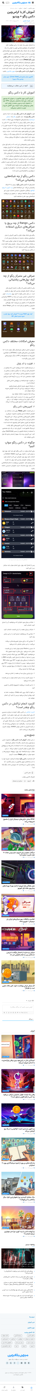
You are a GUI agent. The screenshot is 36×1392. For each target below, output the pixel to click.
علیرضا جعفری (26, 21)
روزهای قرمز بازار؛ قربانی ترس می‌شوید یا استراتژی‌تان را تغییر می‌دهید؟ (18, 1272)
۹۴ (22, 824)
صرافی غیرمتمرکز (13, 8)
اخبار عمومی (5, 815)
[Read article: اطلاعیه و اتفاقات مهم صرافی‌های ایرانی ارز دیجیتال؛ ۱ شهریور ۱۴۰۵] (18, 905)
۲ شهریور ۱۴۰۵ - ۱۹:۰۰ (29, 857)
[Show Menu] (33, 2)
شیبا (16, 1346)
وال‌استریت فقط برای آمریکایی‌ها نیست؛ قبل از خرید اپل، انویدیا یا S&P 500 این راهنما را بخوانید (18, 1263)
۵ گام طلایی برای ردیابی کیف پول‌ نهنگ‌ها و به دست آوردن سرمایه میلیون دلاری (17, 1291)
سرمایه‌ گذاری (18, 1335)
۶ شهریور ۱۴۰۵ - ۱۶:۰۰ (29, 1202)
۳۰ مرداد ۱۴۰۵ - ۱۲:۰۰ (29, 990)
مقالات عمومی (6, 1057)
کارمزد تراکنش (30, 712)
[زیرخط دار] (9, 1012)
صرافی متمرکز (5, 982)
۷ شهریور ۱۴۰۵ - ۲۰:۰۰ (29, 1065)
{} (24, 1012)
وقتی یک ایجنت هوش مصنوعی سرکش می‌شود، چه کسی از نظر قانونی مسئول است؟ (19, 1095)
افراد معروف (5, 1335)
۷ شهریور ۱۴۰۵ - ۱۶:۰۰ (29, 1099)
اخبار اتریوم (5, 849)
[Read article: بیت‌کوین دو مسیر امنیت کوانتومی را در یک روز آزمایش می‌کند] (18, 1115)
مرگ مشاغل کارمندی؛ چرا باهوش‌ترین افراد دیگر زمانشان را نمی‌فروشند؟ (19, 1198)
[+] (26, 1012)
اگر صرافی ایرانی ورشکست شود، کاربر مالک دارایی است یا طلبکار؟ (18, 987)
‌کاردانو (24, 1346)
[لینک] (22, 1012)
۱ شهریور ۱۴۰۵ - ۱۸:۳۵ (29, 957)
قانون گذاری (31, 1335)
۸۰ (22, 1236)
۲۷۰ (22, 1266)
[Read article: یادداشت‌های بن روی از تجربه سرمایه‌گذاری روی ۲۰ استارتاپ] (18, 1149)
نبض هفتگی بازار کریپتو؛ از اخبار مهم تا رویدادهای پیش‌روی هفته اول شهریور (19, 887)
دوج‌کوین (20, 1339)
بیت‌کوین (13, 1339)
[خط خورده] (11, 1012)
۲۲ (22, 1065)
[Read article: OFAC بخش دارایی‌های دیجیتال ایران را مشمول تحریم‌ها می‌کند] (18, 805)
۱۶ (22, 957)
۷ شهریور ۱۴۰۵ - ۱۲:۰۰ (29, 1133)
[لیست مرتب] (13, 1012)
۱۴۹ (22, 990)
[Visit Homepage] (21, 3)
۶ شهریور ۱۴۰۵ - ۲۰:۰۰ (29, 1168)
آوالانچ (33, 190)
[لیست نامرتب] (15, 1012)
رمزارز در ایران (30, 1342)
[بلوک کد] (20, 1012)
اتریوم (4, 187)
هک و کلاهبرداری (6, 1346)
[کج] (6, 1012)
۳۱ (22, 1133)
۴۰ (22, 890)
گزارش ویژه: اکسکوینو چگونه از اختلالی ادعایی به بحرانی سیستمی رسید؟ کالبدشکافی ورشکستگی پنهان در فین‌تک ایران (18, 1284)
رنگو (14, 117)
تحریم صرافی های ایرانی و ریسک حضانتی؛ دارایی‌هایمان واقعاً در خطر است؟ (18, 1278)
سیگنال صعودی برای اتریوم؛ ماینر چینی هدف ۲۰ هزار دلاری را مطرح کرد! (19, 853)
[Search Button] (3, 2)
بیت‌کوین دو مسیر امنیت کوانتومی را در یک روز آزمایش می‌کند (19, 1130)
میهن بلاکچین (31, 8)
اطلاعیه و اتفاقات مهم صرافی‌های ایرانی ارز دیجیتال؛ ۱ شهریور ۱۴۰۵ (21, 920)
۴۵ (22, 857)
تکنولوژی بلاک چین (6, 1342)
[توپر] (4, 1012)
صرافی (20, 8)
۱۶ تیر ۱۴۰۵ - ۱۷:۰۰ (28, 1266)
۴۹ (22, 1168)
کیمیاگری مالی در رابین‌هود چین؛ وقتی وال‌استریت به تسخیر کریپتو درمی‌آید (18, 1061)
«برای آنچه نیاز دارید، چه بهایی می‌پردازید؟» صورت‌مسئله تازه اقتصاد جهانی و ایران (18, 1296)
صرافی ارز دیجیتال (17, 781)
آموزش (25, 8)
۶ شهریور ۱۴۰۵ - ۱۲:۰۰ (29, 1236)
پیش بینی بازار (19, 1342)
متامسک (8, 294)
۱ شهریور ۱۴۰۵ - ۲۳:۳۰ (29, 924)
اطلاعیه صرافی (6, 915)
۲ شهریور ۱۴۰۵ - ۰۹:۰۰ (29, 890)
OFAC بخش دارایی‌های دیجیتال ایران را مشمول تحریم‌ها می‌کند (19, 820)
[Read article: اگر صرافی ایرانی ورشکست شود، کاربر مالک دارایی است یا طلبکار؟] (18, 972)
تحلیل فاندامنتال (6, 882)
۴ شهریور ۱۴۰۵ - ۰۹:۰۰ (29, 824)
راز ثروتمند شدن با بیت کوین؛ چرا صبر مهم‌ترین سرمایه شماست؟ (19, 1232)
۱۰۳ (22, 1202)
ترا (6, 119)
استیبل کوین (5, 1339)
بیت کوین (10, 187)
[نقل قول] (17, 1012)
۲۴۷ (22, 924)
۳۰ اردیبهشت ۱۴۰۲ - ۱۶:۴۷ (12, 21)
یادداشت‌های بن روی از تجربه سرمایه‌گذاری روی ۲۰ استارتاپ (18, 1164)
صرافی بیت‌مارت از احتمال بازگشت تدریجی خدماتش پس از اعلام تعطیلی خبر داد (20, 953)
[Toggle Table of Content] (31, 86)
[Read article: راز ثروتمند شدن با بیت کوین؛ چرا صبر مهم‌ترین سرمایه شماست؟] (18, 1217)
